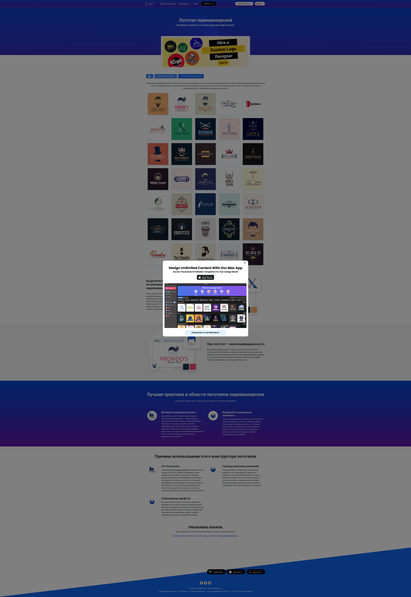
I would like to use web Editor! (205, 328)
